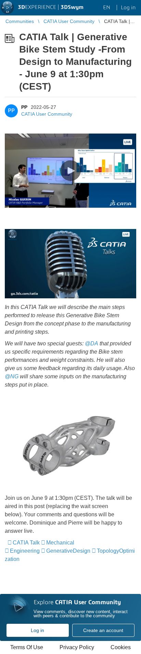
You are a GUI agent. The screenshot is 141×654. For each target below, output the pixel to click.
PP (24, 107)
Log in (37, 630)
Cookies (121, 647)
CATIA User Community (46, 114)
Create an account (103, 630)
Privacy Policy (77, 647)
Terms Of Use (26, 647)
